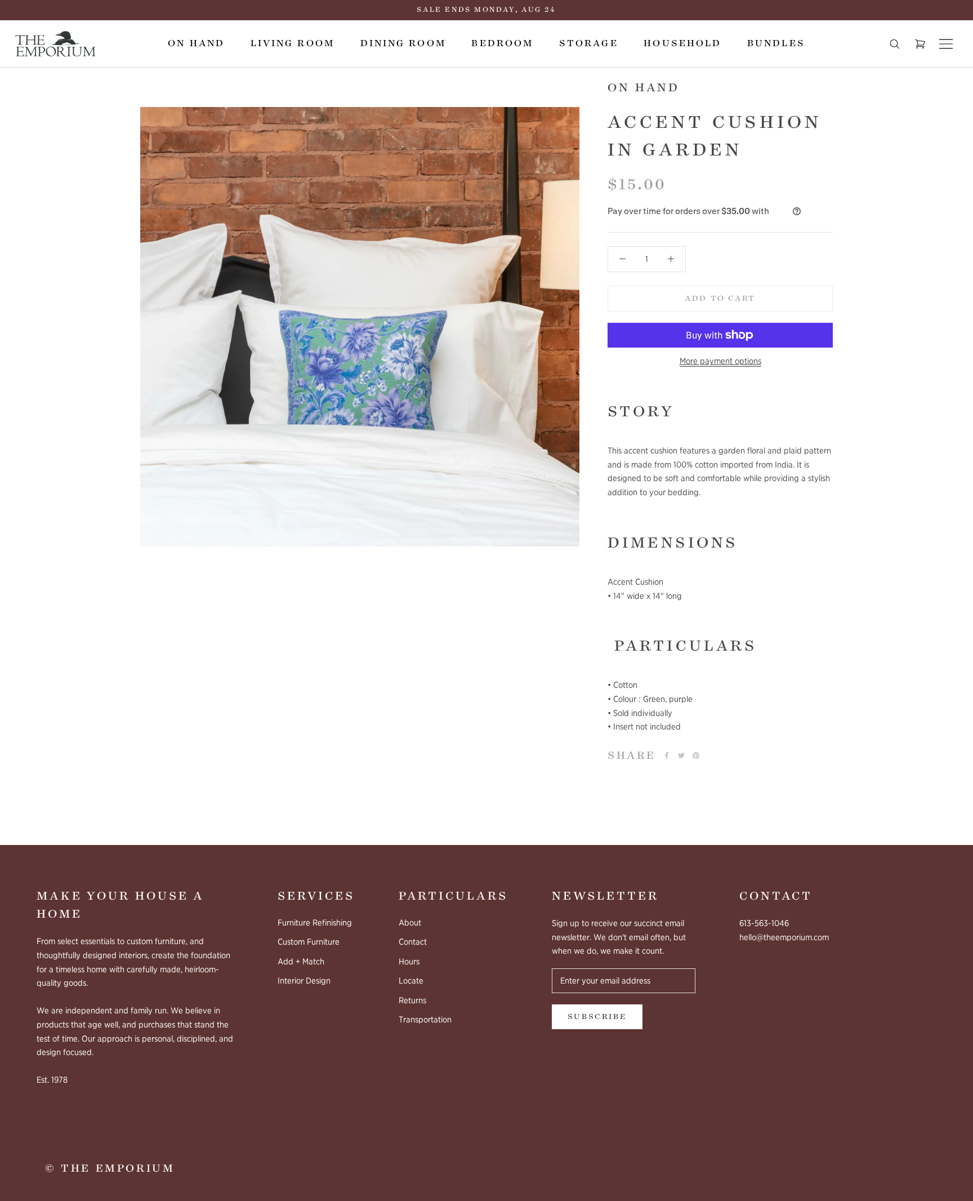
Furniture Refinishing (315, 923)
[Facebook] (666, 755)
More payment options (720, 361)
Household (682, 43)
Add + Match (301, 962)
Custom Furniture (309, 942)
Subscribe (597, 1016)
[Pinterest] (696, 755)
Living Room (292, 43)
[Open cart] (920, 44)
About (410, 923)
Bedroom (502, 43)
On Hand (196, 43)
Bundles (776, 43)
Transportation (425, 1020)
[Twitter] (681, 755)
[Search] (895, 44)
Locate (411, 981)
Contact (413, 942)
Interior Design (304, 981)
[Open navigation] (946, 44)
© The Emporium (110, 1168)
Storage (588, 43)
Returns (412, 1000)
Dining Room (403, 43)
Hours (409, 962)
